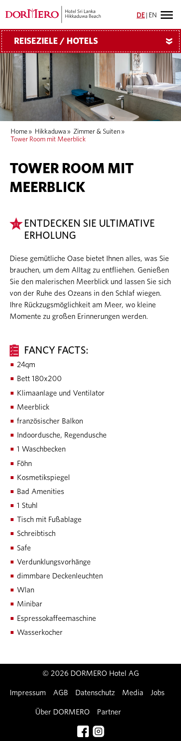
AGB (60, 693)
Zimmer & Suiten (96, 131)
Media (132, 693)
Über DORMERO (62, 712)
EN (153, 15)
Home (19, 131)
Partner (109, 712)
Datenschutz (95, 693)
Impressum (28, 693)
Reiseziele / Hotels (95, 41)
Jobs (158, 693)
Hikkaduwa (50, 131)
